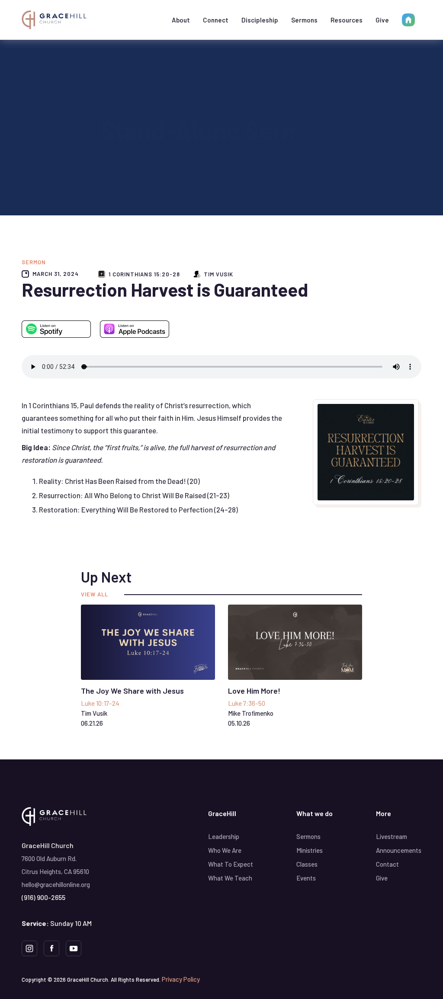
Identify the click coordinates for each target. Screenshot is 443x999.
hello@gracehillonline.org (56, 884)
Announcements (398, 850)
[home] (54, 19)
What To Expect (230, 864)
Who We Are (224, 850)
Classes (307, 864)
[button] (180, 20)
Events (306, 878)
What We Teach (230, 878)
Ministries (309, 850)
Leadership (223, 836)
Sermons (304, 20)
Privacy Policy (181, 979)
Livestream (391, 836)
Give (382, 20)
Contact (387, 864)
